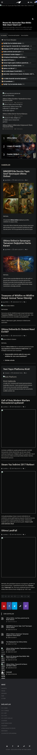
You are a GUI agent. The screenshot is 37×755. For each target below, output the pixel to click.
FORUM (3, 691)
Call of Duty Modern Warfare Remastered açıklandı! (15, 401)
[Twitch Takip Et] (29, 746)
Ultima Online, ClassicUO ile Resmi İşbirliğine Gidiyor (16, 665)
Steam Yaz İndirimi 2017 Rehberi (17, 464)
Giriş (30, 2)
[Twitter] (14, 606)
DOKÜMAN (4, 693)
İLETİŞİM (3, 698)
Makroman (4, 730)
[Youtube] (3, 606)
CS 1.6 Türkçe (5, 710)
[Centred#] (3, 673)
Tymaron (7, 373)
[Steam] (20, 606)
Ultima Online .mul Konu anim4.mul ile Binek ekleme (17, 618)
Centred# (9, 672)
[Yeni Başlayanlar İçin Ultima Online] (3, 643)
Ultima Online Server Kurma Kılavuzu (15, 114)
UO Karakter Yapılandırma (8, 733)
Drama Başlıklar (24, 35)
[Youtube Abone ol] (7, 746)
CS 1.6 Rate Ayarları (6, 718)
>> (28, 596)
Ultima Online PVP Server (8, 728)
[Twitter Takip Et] (18, 746)
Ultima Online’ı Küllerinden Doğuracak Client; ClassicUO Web (18, 126)
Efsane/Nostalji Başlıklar (13, 35)
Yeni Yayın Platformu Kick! (16, 369)
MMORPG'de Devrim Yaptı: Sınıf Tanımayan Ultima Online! (16, 174)
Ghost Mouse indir (6, 723)
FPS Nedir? (4, 725)
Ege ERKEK (7, 180)
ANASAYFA (4, 688)
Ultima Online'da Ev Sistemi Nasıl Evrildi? (18, 330)
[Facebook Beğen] (12, 746)
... (18, 596)
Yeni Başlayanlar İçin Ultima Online (16, 642)
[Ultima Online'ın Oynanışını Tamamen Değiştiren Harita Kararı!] (3, 635)
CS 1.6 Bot (4, 713)
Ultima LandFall (9, 530)
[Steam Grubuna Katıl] (24, 746)
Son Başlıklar (4, 35)
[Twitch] (26, 606)
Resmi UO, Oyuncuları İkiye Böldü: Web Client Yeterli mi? (17, 657)
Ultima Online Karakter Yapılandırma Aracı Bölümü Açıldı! (17, 99)
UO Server (4, 720)
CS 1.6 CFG (4, 715)
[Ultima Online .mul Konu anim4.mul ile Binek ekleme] (3, 619)
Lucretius (5, 406)
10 (21, 596)
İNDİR (2, 696)
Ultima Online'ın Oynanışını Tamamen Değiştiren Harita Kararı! (17, 243)
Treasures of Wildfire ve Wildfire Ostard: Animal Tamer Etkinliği (17, 296)
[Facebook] (9, 606)
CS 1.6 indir (4, 708)
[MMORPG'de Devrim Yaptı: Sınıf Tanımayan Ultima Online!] (3, 627)
